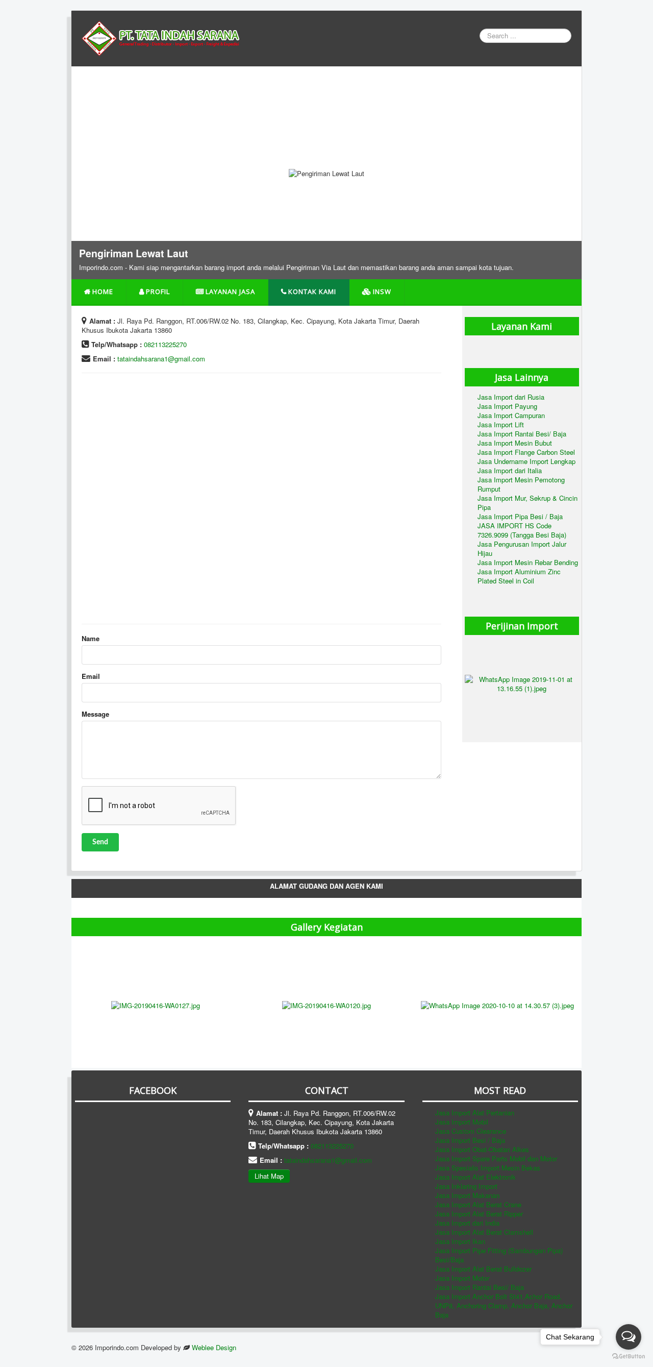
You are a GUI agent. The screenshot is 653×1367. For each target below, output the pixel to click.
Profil (158, 291)
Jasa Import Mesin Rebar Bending (528, 562)
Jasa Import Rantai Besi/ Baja (522, 433)
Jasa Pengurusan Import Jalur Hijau (522, 548)
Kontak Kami (312, 291)
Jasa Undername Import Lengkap (526, 461)
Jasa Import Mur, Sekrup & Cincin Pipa (527, 502)
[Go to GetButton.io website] (628, 1356)
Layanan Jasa (230, 291)
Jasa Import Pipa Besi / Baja (520, 516)
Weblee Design (214, 1347)
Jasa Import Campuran (511, 415)
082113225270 (165, 344)
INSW (382, 291)
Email (91, 676)
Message (95, 714)
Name (90, 638)
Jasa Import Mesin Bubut (515, 443)
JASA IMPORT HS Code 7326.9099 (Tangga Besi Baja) (522, 530)
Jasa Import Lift (501, 424)
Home (102, 291)
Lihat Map (269, 1176)
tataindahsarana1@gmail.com (161, 358)
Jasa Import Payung (507, 406)
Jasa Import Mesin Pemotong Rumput (521, 484)
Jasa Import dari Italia (510, 470)
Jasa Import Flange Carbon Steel (526, 452)
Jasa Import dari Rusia (511, 397)
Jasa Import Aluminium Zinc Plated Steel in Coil (519, 576)
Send (100, 842)
